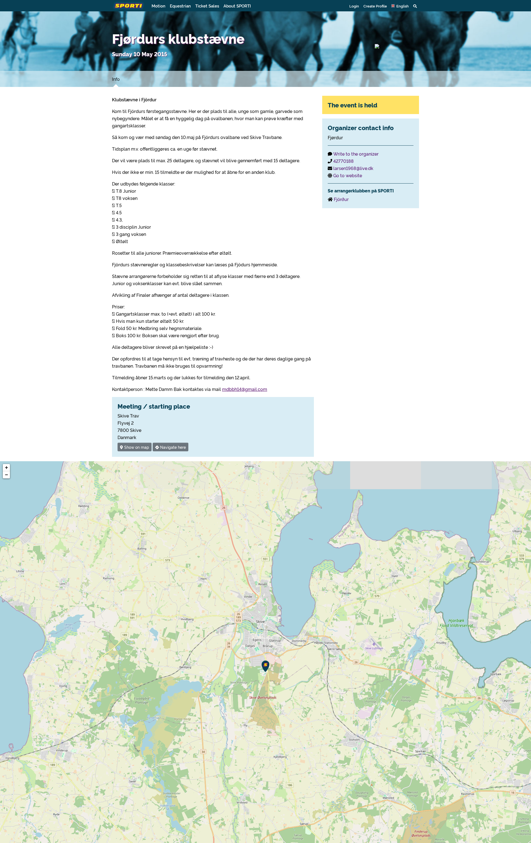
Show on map (136, 447)
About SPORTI (237, 6)
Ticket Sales (207, 6)
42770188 (343, 161)
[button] (400, 6)
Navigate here (172, 447)
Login (354, 5)
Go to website (347, 175)
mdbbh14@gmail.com (244, 389)
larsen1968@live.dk (353, 168)
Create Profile (375, 5)
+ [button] (6, 467)
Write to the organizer (356, 154)
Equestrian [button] (180, 6)
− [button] (6, 475)
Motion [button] (158, 6)
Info (116, 79)
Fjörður (341, 199)
